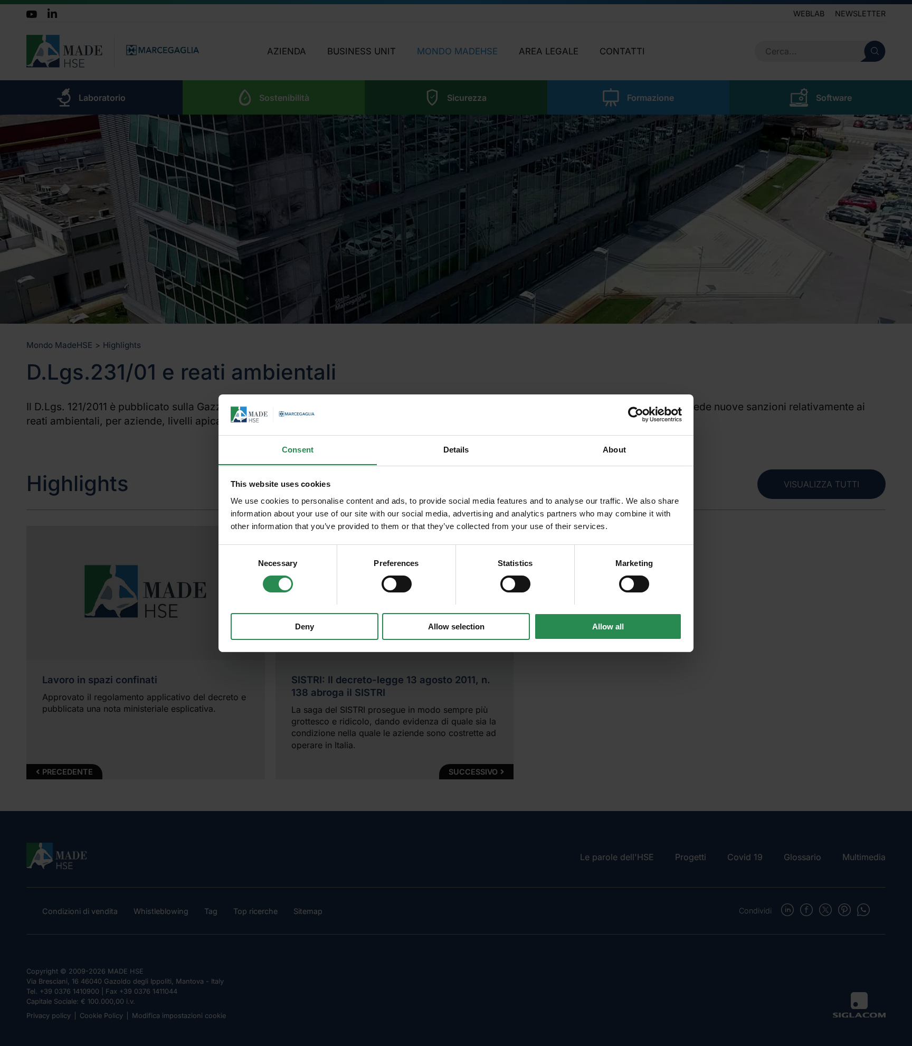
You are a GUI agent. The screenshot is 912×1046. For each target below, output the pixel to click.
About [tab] (614, 449)
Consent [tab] (298, 449)
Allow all (608, 625)
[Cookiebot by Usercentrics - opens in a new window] (636, 414)
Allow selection (456, 625)
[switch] (397, 584)
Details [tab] (456, 449)
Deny (304, 625)
